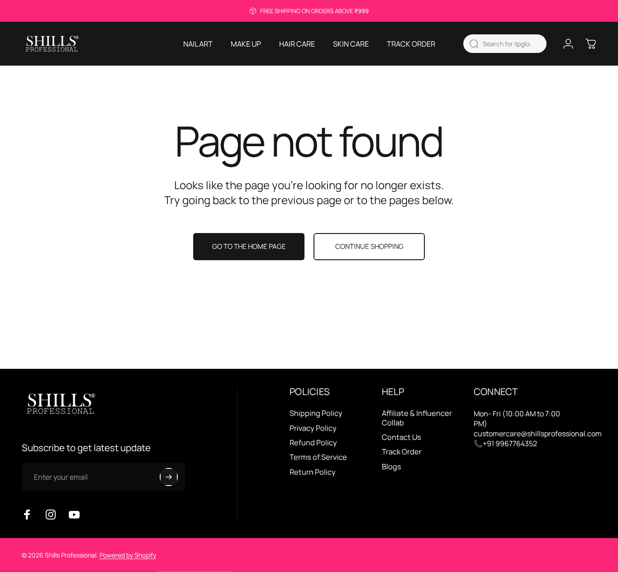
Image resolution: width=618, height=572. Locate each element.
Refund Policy (313, 442)
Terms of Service (318, 457)
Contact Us (401, 437)
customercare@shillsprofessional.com (538, 434)
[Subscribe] (169, 477)
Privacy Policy (313, 428)
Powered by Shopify (128, 555)
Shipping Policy (316, 413)
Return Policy (313, 472)
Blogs (391, 466)
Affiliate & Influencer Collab (417, 418)
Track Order (402, 451)
